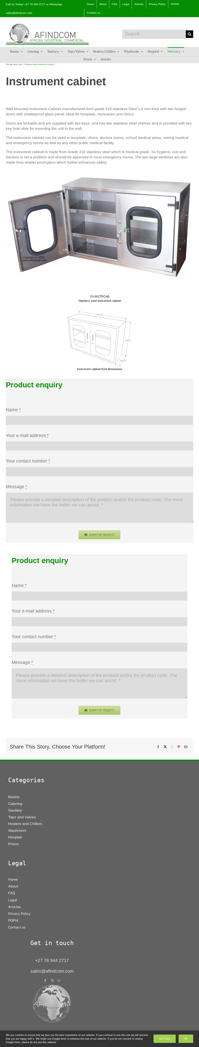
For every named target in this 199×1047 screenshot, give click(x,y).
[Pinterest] (178, 746)
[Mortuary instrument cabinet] (99, 171)
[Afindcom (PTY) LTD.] (52, 986)
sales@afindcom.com (19, 12)
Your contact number (28, 460)
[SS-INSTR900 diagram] (99, 312)
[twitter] (52, 980)
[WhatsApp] (172, 746)
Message (16, 486)
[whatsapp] (59, 980)
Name (13, 409)
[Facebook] (158, 746)
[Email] (185, 746)
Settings (164, 1038)
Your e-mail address (27, 435)
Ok (186, 1038)
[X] (165, 746)
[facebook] (45, 980)
